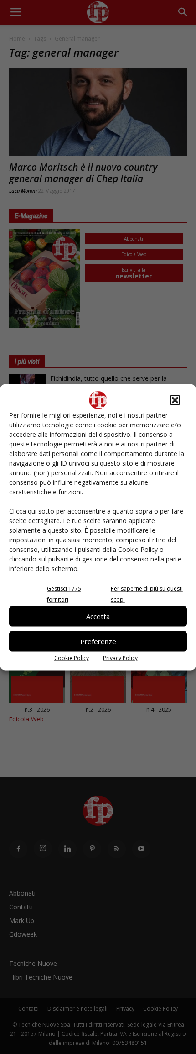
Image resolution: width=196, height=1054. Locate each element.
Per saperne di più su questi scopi (147, 593)
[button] (175, 399)
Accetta (98, 616)
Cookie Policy (71, 657)
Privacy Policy (120, 657)
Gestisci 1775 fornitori (64, 593)
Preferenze (98, 641)
